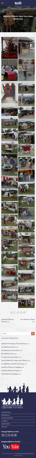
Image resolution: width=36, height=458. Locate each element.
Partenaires (5, 424)
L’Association (6, 412)
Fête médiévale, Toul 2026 (8, 354)
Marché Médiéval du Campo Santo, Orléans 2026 (15, 360)
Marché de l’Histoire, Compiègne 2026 (12, 367)
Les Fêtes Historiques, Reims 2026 (11, 357)
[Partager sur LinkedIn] (24, 312)
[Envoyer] (33, 333)
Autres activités (7, 418)
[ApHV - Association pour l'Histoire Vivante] (18, 3)
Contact (4, 427)
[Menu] (2, 3)
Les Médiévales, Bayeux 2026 (9, 347)
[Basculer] (34, 415)
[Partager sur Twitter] (18, 312)
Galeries (4, 421)
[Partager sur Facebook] (14, 312)
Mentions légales (18, 455)
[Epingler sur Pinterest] (21, 312)
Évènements (5, 415)
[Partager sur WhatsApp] (11, 312)
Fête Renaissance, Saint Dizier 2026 (11, 350)
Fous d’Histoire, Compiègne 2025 (11, 374)
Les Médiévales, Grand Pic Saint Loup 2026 (14, 364)
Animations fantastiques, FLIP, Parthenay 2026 (15, 344)
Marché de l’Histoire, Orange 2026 (11, 371)
